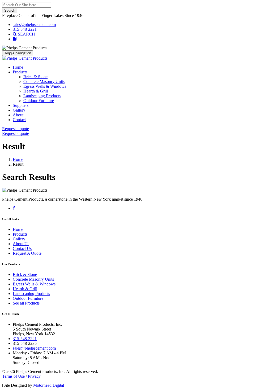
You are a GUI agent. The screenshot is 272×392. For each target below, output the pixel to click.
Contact (19, 119)
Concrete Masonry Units (44, 81)
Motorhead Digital (48, 385)
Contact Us (22, 248)
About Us (21, 243)
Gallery (19, 110)
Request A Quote (27, 253)
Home (18, 67)
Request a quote (15, 128)
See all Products (26, 303)
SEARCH (26, 34)
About (18, 115)
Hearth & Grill (35, 91)
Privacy (34, 376)
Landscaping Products (42, 96)
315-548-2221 (25, 29)
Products (20, 72)
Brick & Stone (35, 76)
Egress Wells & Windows (44, 86)
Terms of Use (13, 376)
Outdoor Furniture (38, 100)
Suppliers (20, 105)
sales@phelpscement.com (34, 24)
